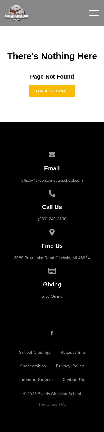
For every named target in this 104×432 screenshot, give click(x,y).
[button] (94, 13)
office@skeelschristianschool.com (52, 180)
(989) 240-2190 (52, 219)
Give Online (52, 296)
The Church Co (52, 404)
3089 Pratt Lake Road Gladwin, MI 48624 (52, 257)
